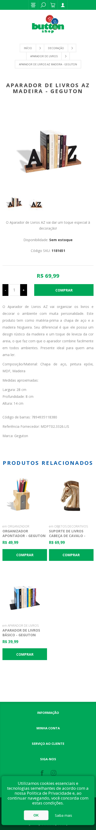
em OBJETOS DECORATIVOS (68, 526)
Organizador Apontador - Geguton (24, 533)
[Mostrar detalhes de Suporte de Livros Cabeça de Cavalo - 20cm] (71, 496)
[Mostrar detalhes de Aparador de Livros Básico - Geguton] (24, 595)
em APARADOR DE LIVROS (20, 625)
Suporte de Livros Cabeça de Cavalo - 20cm (67, 536)
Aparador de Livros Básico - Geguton (21, 632)
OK (36, 815)
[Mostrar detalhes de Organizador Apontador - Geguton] (24, 496)
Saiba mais (63, 815)
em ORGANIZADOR (15, 526)
